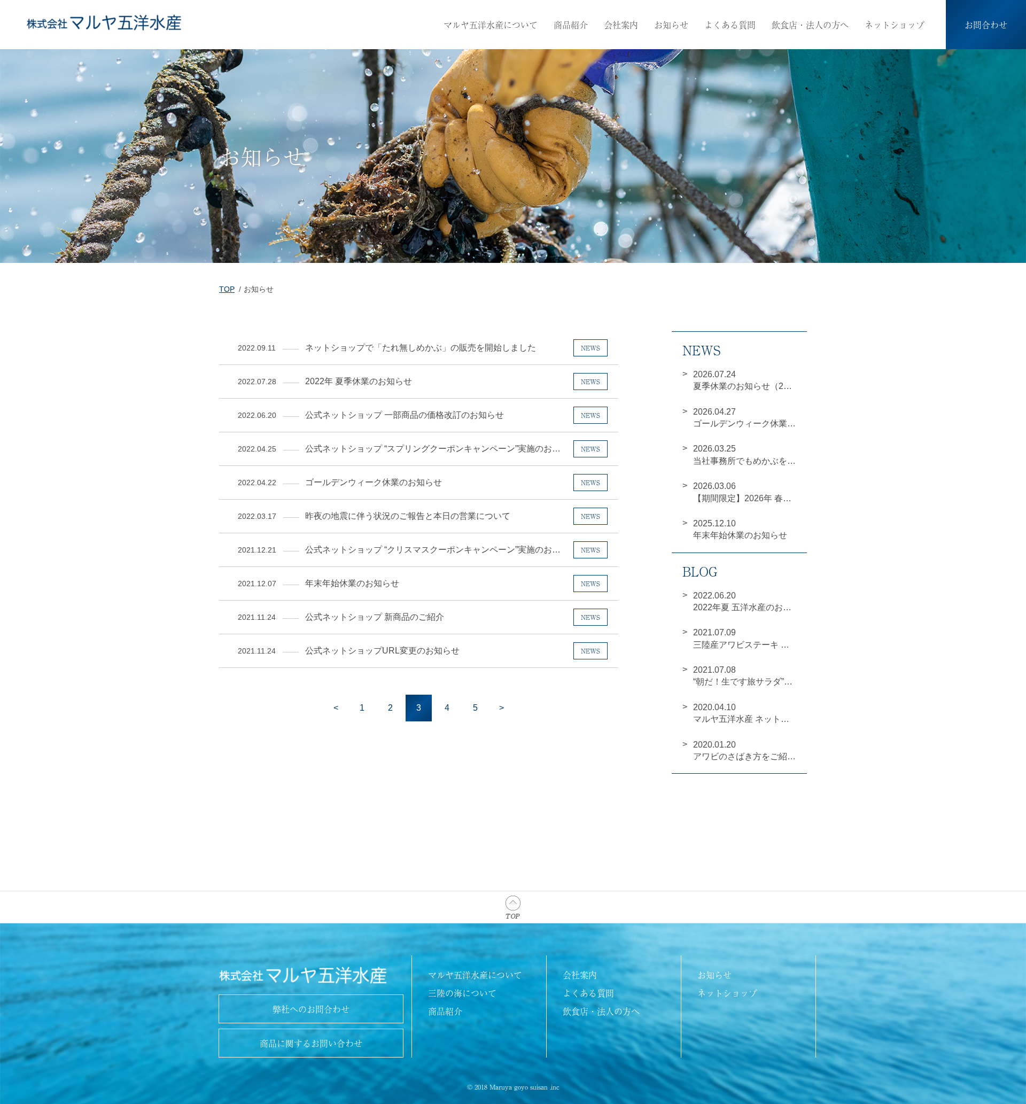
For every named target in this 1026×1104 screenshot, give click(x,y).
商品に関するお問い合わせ (311, 1043)
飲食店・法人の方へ (810, 24)
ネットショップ (894, 24)
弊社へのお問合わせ (311, 1008)
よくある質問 (730, 24)
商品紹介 (571, 24)
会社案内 (621, 24)
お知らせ (671, 24)
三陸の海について (462, 992)
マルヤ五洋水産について (491, 24)
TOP (227, 289)
